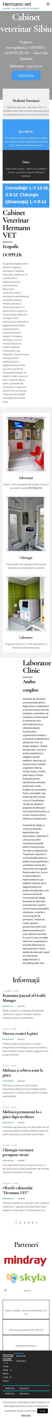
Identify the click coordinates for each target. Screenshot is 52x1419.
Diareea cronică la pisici (20, 1033)
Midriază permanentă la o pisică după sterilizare (22, 1114)
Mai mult (26, 1415)
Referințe (21, 1355)
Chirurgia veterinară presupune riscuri (18, 1152)
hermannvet (8, 1006)
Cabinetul (21, 1360)
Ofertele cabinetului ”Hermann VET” (17, 1190)
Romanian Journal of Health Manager (24, 998)
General (21, 1006)
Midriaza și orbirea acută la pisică (23, 1073)
